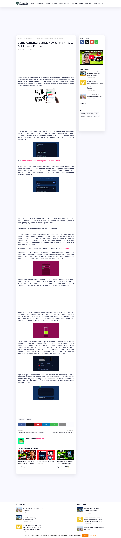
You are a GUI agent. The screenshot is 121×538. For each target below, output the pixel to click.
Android (83, 113)
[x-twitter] (87, 42)
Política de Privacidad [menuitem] (77, 3)
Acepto (85, 535)
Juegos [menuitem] (48, 3)
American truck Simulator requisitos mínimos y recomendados (95, 73)
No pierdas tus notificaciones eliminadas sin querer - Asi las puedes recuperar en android (95, 85)
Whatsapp (83, 119)
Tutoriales (29, 419)
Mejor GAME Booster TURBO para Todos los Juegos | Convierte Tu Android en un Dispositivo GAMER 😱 (65, 464)
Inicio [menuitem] (32, 3)
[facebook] (82, 42)
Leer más (93, 535)
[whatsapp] (96, 42)
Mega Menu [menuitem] (97, 3)
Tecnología (89, 116)
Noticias (83, 116)
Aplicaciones (29, 38)
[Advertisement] (60, 20)
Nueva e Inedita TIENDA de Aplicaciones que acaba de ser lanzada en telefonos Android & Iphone (26, 464)
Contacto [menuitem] (54, 3)
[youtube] (92, 42)
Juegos (96, 113)
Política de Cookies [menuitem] (64, 3)
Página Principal (21, 38)
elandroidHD (21, 49)
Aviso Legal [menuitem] (88, 3)
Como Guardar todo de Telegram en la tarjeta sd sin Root (42, 161)
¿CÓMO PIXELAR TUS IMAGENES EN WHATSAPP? (94, 95)
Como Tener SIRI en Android (45, 461)
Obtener (66, 248)
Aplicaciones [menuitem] (40, 3)
